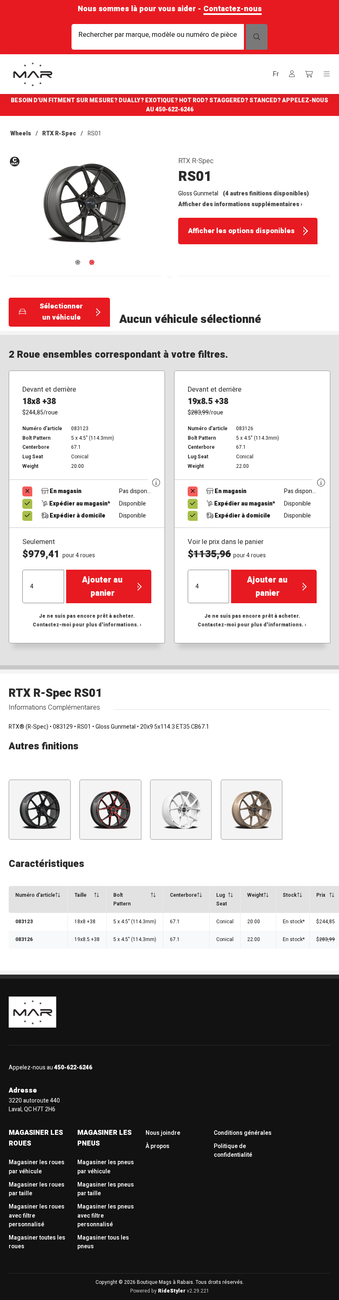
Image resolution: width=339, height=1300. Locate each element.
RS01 (94, 133)
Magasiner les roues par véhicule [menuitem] (36, 1166)
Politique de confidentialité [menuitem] (233, 1150)
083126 (24, 939)
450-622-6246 (174, 109)
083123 (24, 921)
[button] (275, 74)
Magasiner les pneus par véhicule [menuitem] (105, 1166)
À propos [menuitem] (158, 1146)
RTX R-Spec (59, 133)
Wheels (20, 133)
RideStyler (172, 1291)
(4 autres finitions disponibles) (266, 193)
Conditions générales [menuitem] (243, 1133)
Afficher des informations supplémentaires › (240, 204)
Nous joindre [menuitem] (163, 1133)
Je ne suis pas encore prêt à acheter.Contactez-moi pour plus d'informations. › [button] (87, 620)
